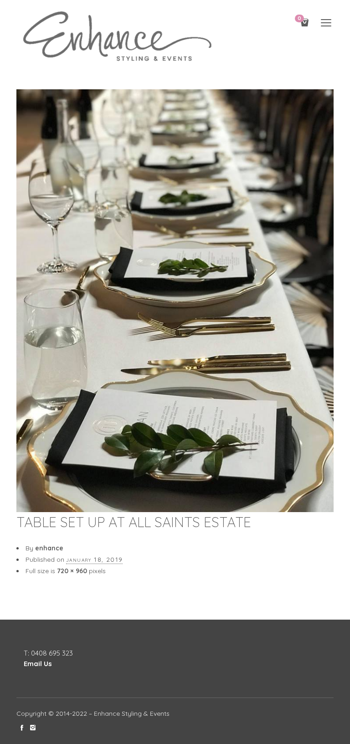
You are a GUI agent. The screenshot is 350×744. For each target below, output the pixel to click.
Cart (299, 18)
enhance (49, 548)
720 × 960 (72, 571)
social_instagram (32, 727)
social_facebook (21, 727)
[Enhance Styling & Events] (118, 37)
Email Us (38, 663)
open (326, 22)
